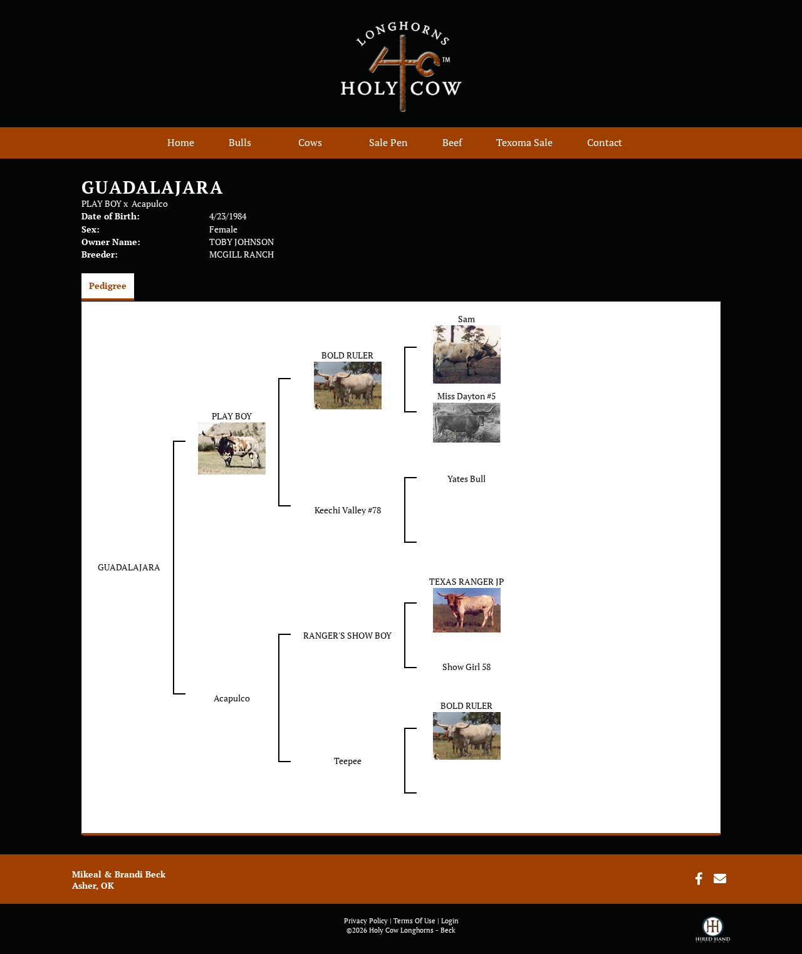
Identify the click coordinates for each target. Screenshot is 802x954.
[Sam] (467, 353)
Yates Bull (466, 479)
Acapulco (150, 203)
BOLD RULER (347, 355)
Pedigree (108, 285)
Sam (466, 319)
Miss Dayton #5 (466, 396)
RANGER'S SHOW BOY (347, 635)
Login (450, 920)
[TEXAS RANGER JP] (467, 609)
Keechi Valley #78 (348, 510)
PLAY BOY (101, 203)
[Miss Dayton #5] (467, 421)
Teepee (348, 761)
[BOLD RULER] (348, 385)
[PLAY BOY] (232, 447)
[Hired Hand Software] (712, 935)
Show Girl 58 (466, 667)
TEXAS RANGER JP (466, 581)
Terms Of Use (414, 920)
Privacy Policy (366, 920)
